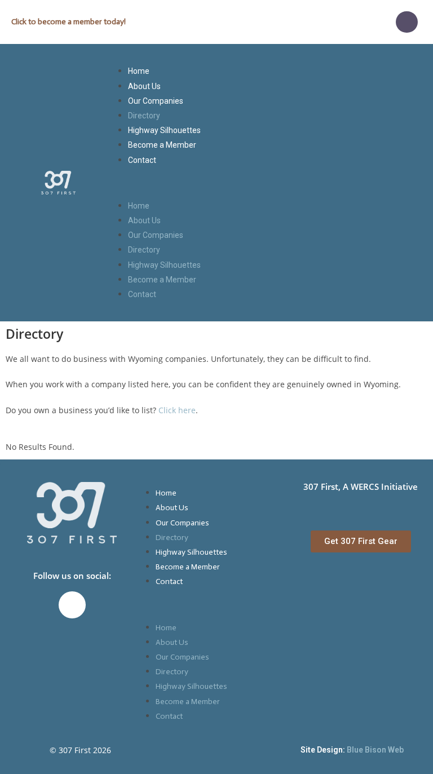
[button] (269, 183)
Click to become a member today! (68, 21)
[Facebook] (406, 22)
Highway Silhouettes (164, 130)
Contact (142, 160)
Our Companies (155, 100)
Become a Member (162, 144)
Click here (177, 410)
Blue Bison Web (375, 749)
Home (138, 71)
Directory (144, 115)
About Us (144, 86)
